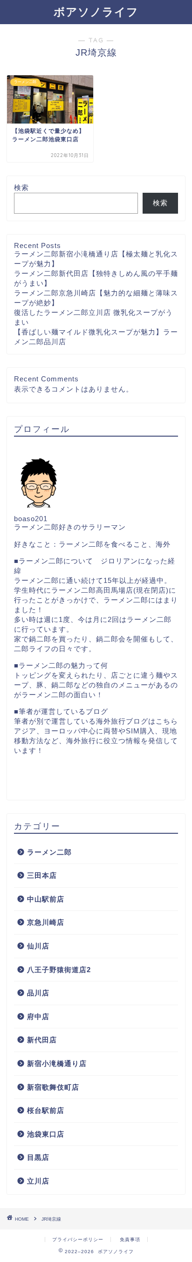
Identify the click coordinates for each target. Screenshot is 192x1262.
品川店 (38, 993)
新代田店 (42, 1040)
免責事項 (130, 1239)
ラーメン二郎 (49, 852)
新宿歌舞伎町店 (53, 1087)
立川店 (38, 1181)
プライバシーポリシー (77, 1239)
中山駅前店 (45, 899)
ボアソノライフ (96, 12)
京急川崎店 (45, 922)
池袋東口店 (45, 1134)
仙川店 (38, 946)
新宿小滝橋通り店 (57, 1063)
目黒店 (38, 1157)
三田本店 (42, 875)
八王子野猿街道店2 (59, 970)
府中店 (38, 1016)
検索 (21, 187)
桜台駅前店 (45, 1110)
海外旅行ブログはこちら (137, 721)
